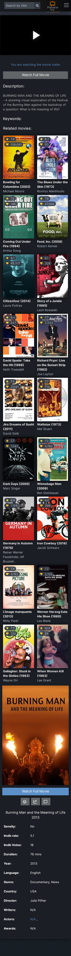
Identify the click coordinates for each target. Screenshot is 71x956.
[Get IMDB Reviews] (25, 801)
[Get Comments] (45, 801)
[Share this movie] (35, 801)
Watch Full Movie (35, 791)
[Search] (37, 5)
